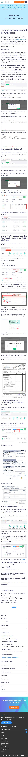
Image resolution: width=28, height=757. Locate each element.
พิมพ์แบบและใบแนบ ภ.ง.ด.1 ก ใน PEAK (9, 600)
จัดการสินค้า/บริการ (5, 632)
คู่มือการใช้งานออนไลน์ (5, 743)
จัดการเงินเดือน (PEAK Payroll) (7, 635)
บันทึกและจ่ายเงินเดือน (6, 649)
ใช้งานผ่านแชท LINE (5, 679)
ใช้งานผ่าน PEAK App (5, 682)
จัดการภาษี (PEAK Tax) (5, 665)
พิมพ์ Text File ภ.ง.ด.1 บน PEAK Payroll (9, 602)
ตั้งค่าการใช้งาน (4, 618)
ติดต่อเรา (6, 722)
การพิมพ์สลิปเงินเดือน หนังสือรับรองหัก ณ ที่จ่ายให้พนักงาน (13, 647)
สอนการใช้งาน (10, 5)
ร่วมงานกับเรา (3, 746)
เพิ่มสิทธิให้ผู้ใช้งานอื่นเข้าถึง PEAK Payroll (10, 639)
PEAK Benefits (4, 738)
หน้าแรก (2, 5)
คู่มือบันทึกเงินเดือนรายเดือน (20, 39)
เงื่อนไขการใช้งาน (4, 749)
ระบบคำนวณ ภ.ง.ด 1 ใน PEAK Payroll (9, 597)
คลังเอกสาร (3, 689)
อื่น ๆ (2, 693)
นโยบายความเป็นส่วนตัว (5, 748)
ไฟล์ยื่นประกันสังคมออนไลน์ (7, 654)
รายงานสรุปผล (4, 675)
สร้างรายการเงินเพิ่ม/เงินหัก (7, 644)
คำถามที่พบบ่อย (4, 745)
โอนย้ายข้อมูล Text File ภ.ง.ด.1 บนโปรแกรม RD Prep (12, 599)
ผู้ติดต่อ (2, 686)
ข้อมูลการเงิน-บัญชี (4, 628)
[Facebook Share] (13, 607)
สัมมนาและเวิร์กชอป (4, 741)
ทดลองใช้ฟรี (19, 2)
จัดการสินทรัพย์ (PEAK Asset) (6, 661)
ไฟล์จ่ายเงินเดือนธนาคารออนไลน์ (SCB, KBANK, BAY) (12, 652)
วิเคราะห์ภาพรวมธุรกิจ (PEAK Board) (8, 668)
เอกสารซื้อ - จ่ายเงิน (4, 625)
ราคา (2, 737)
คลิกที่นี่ (23, 559)
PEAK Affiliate (4, 740)
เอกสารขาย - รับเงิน (4, 621)
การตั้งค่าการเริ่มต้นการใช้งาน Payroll (9, 641)
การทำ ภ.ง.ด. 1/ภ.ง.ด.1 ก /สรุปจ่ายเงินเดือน (16, 7)
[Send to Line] (15, 607)
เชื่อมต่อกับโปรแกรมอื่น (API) (6, 672)
